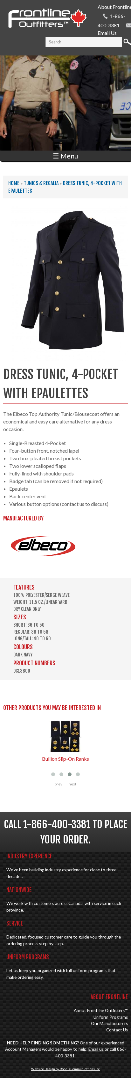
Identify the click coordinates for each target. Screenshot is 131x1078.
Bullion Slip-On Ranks (65, 759)
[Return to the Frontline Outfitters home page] (47, 29)
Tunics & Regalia (41, 183)
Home (13, 183)
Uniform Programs (110, 1017)
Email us (96, 1049)
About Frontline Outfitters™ (101, 1010)
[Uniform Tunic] (69, 357)
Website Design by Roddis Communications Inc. (65, 1069)
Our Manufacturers (109, 1023)
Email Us (107, 33)
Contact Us (117, 1029)
